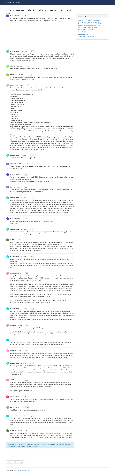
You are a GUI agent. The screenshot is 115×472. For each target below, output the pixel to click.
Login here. (35, 446)
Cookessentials (82, 31)
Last (22, 462)
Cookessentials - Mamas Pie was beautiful (90, 20)
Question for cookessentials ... (86, 29)
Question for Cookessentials (86, 36)
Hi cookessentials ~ (83, 34)
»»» (18, 462)
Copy (26, 16)
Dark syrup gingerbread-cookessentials (89, 27)
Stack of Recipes (14, 2)
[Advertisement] (40, 37)
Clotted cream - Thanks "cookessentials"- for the (91, 24)
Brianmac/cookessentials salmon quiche (89, 25)
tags (29, 470)
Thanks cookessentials (84, 33)
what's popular (22, 470)
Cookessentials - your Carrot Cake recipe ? (90, 22)
